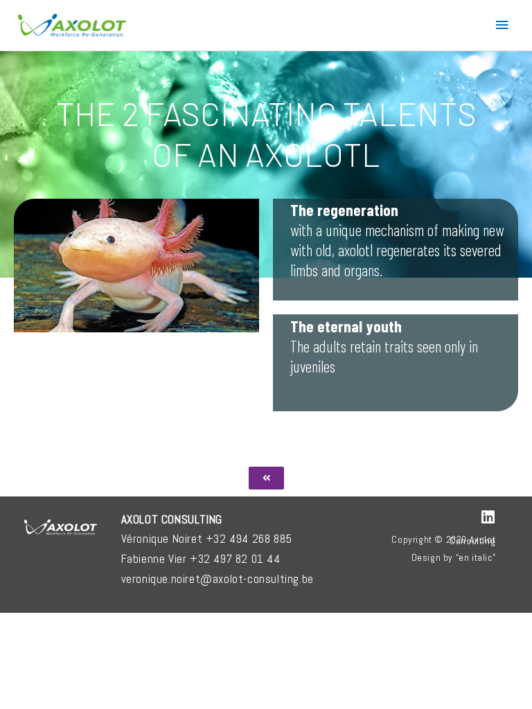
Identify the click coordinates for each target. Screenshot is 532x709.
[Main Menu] (502, 25)
